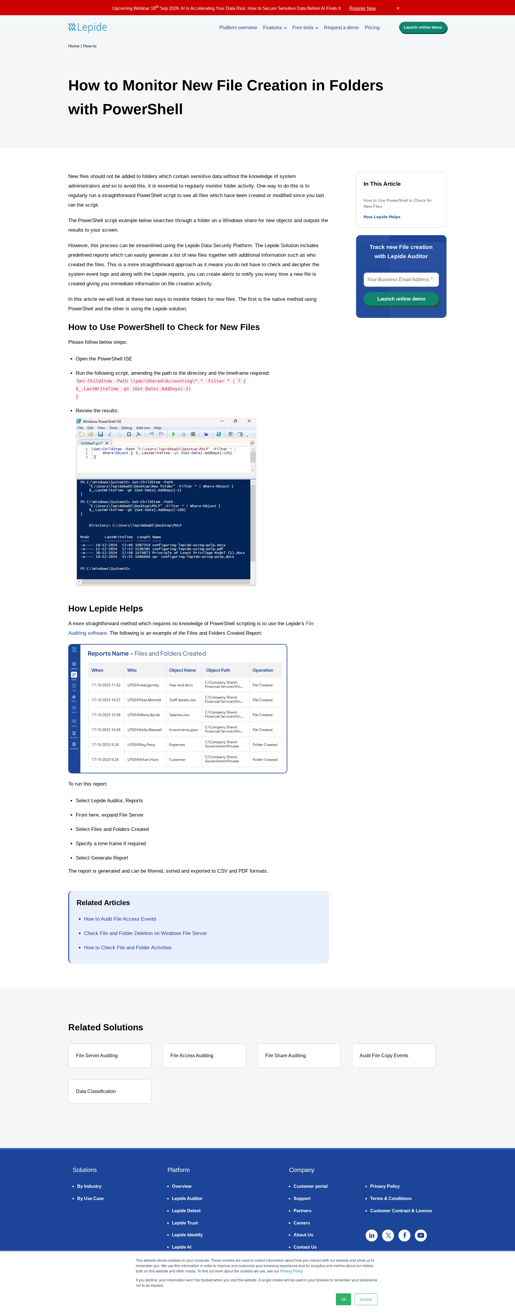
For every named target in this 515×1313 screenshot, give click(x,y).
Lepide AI (181, 1246)
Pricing (372, 27)
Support (302, 1198)
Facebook (404, 1235)
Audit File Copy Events (384, 1055)
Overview (182, 1186)
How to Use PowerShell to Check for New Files (398, 203)
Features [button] (272, 27)
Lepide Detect (186, 1210)
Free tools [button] (303, 27)
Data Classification (96, 1091)
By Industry (89, 1186)
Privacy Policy (291, 1270)
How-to (90, 46)
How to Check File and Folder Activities (128, 947)
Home (74, 46)
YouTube (421, 1235)
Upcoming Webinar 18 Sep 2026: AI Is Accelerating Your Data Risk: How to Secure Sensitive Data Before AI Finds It (244, 8)
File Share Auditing (285, 1055)
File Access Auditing (191, 1055)
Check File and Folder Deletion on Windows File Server (145, 933)
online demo (423, 27)
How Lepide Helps (382, 216)
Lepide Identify (187, 1234)
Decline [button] (366, 1299)
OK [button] (343, 1299)
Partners (302, 1210)
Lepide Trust (185, 1222)
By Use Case (90, 1198)
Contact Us (305, 1246)
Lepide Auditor (187, 1198)
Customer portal (311, 1186)
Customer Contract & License (401, 1210)
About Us (303, 1234)
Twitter (388, 1235)
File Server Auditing (97, 1055)
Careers (302, 1222)
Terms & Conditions (391, 1198)
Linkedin (372, 1235)
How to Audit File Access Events (120, 919)
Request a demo (341, 27)
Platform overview (238, 27)
